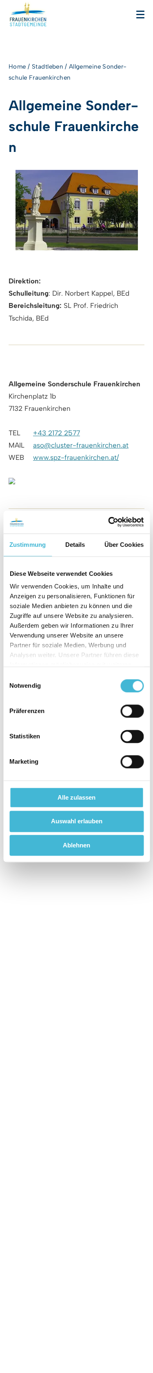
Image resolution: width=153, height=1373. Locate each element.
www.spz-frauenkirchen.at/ (76, 457)
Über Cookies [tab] (124, 544)
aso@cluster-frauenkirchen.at (81, 445)
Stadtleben (47, 66)
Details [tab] (75, 544)
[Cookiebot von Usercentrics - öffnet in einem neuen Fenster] (109, 522)
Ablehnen (76, 845)
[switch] (132, 711)
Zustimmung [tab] (27, 544)
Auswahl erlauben (76, 821)
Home (17, 66)
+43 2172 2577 (56, 433)
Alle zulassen (76, 797)
